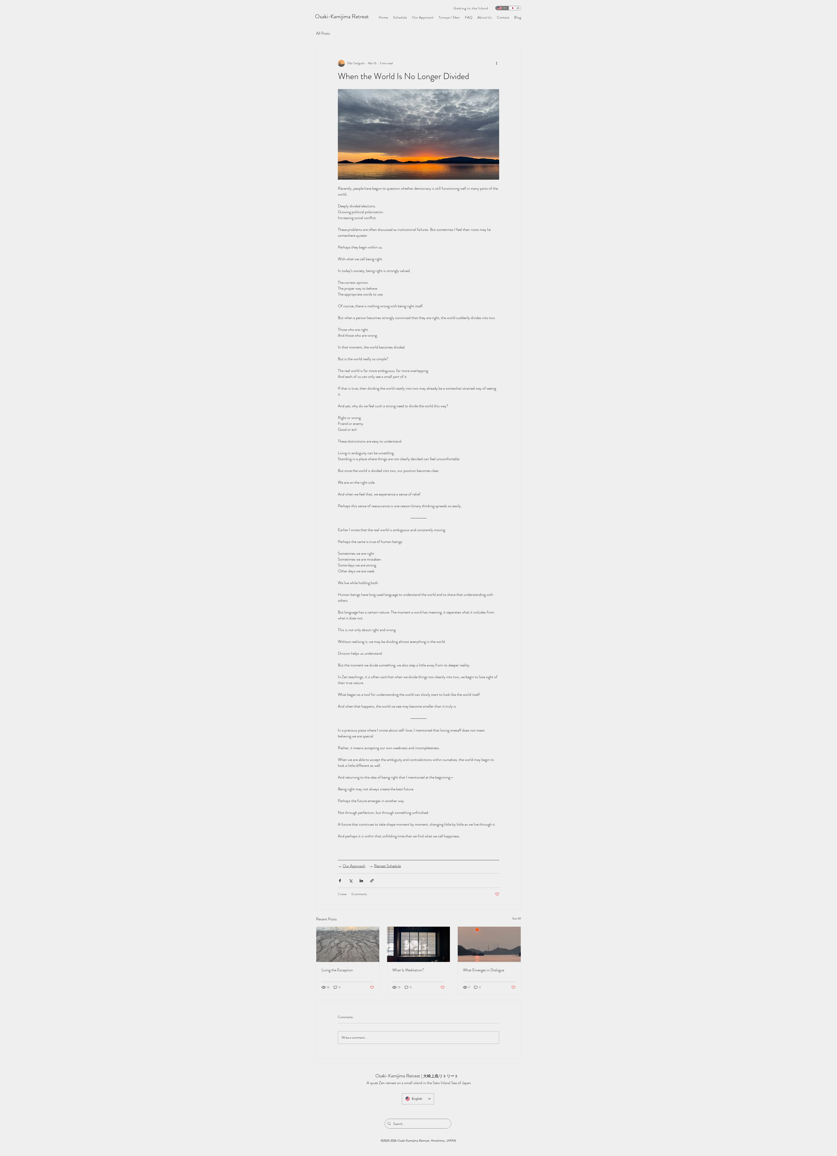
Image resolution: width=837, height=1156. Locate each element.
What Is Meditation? (408, 970)
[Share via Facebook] (340, 881)
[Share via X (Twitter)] (351, 881)
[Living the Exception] (347, 944)
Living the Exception (337, 970)
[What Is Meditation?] (418, 944)
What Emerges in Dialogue (483, 970)
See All (516, 918)
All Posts (323, 33)
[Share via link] (372, 881)
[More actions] (496, 63)
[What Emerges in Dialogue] (489, 944)
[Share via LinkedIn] (361, 881)
